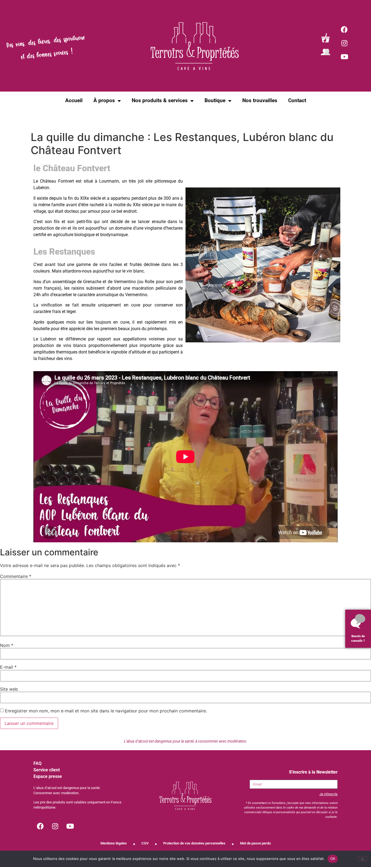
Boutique (215, 100)
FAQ (37, 763)
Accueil (74, 100)
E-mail (8, 667)
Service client (46, 769)
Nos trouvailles (259, 100)
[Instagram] (344, 43)
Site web (9, 689)
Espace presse (47, 776)
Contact (297, 100)
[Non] (362, 858)
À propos (104, 100)
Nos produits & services (160, 100)
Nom (6, 645)
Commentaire (15, 576)
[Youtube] (344, 56)
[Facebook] (344, 29)
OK (332, 858)
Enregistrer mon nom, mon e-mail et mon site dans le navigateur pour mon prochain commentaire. (106, 711)
